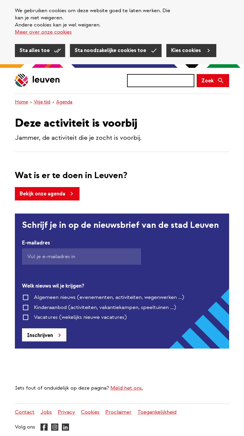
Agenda (64, 102)
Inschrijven (40, 335)
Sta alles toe (35, 50)
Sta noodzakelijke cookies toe (111, 50)
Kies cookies (186, 50)
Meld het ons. (126, 388)
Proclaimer (118, 412)
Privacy (66, 412)
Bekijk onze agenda (42, 193)
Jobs (46, 412)
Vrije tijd (42, 102)
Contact (25, 412)
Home (21, 102)
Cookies (90, 412)
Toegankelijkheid (156, 412)
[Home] (37, 81)
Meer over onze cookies (43, 32)
